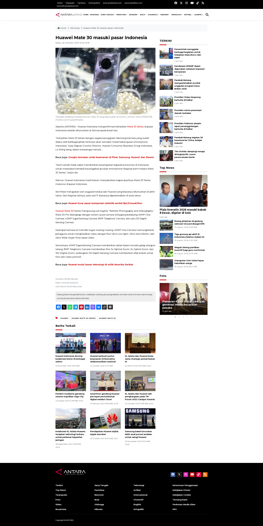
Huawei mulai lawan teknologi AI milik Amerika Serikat (100, 264)
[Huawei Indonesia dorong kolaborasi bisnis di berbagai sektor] (70, 343)
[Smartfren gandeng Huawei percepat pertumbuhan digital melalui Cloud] (105, 380)
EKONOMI (133, 15)
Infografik (139, 509)
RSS (175, 509)
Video (58, 504)
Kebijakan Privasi (181, 490)
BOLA (142, 15)
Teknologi (75, 28)
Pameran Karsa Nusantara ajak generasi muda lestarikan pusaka (183, 304)
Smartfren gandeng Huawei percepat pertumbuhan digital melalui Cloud (104, 397)
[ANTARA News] (68, 15)
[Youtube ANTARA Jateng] (192, 3)
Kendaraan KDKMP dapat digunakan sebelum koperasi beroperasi (189, 69)
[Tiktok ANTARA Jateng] (197, 3)
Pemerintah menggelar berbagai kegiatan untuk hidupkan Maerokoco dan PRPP (187, 53)
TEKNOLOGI (176, 15)
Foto (163, 276)
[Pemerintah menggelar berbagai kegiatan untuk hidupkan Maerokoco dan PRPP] (166, 53)
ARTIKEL (187, 15)
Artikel (137, 490)
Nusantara (60, 509)
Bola (97, 499)
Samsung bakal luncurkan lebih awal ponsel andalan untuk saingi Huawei (138, 434)
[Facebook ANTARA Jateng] (175, 3)
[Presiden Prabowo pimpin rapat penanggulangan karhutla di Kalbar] (166, 127)
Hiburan (99, 509)
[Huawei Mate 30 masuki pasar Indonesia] (184, 190)
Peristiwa (99, 490)
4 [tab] (187, 317)
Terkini (60, 3)
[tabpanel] (184, 299)
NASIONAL (94, 15)
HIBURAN (164, 15)
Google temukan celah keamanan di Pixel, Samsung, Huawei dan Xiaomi (111, 157)
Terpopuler (70, 3)
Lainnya (198, 15)
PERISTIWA (121, 15)
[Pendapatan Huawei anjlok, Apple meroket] (105, 418)
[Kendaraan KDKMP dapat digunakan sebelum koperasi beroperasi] (166, 70)
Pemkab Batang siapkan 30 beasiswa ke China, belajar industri (188, 140)
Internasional (140, 495)
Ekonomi (99, 495)
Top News (81, 3)
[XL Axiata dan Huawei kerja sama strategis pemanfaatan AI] (140, 343)
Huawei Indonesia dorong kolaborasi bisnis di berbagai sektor (70, 359)
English (137, 504)
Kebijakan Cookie (182, 495)
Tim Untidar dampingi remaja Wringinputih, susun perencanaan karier (189, 154)
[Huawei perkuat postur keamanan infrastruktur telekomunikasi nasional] (105, 343)
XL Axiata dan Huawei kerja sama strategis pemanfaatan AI (140, 359)
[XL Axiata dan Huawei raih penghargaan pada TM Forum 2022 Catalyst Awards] (140, 380)
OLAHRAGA (153, 15)
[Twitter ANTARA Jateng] (181, 3)
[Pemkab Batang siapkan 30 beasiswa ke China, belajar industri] (166, 141)
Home (63, 28)
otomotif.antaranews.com (68, 6)
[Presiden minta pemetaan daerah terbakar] (166, 114)
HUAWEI (64, 318)
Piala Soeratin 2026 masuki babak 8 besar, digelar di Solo (183, 211)
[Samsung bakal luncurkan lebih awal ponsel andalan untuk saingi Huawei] (140, 418)
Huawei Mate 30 (64, 211)
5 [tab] (191, 317)
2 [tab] (179, 317)
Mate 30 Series (135, 126)
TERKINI (166, 40)
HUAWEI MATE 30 (107, 318)
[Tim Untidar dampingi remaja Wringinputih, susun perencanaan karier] (166, 155)
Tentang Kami (94, 3)
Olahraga (99, 504)
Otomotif (138, 499)
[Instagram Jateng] (186, 3)
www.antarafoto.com (133, 3)
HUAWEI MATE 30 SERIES (84, 318)
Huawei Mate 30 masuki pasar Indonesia (103, 28)
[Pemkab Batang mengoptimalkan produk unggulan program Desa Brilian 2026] (166, 84)
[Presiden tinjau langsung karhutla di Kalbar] (166, 101)
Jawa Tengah (107, 15)
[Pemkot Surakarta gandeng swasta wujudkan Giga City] (70, 380)
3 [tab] (183, 317)
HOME (85, 15)
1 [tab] (175, 317)
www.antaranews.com (112, 3)
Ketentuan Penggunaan (185, 485)
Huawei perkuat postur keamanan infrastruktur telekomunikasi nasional (103, 359)
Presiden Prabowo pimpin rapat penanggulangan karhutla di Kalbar (187, 126)
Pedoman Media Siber (184, 504)
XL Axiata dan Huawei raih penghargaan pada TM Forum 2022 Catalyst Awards (140, 397)
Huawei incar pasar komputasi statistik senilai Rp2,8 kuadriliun (105, 203)
